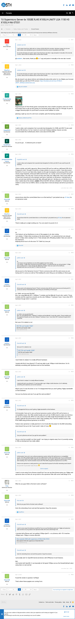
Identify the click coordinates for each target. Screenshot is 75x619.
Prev (4, 35)
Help (64, 602)
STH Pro (4, 602)
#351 (72, 279)
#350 (72, 252)
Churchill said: (20, 214)
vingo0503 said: (21, 159)
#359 (72, 519)
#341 (72, 39)
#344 (72, 125)
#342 (72, 65)
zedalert (19, 58)
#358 (72, 495)
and (23, 86)
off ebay (67, 197)
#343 (72, 93)
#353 (72, 338)
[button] (2, 13)
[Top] (71, 602)
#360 (72, 574)
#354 (72, 371)
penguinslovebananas (7, 160)
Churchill (7, 199)
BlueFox (7, 70)
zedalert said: (20, 45)
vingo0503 (7, 130)
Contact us (41, 602)
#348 (72, 208)
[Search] (72, 13)
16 (13, 35)
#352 (72, 305)
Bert (3, 25)
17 (16, 35)
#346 (72, 154)
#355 (72, 400)
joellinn (7, 234)
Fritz (7, 486)
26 (31, 35)
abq (7, 45)
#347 (72, 194)
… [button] (10, 35)
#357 (72, 480)
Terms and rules (49, 602)
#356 (72, 447)
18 (19, 35)
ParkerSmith (7, 99)
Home (67, 602)
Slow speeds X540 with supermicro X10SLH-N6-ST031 (33, 539)
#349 (72, 229)
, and (25, 118)
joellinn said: (20, 257)
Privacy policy (58, 602)
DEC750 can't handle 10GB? (25, 326)
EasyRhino (7, 145)
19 (22, 35)
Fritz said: (19, 500)
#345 (72, 139)
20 (25, 35)
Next (35, 35)
